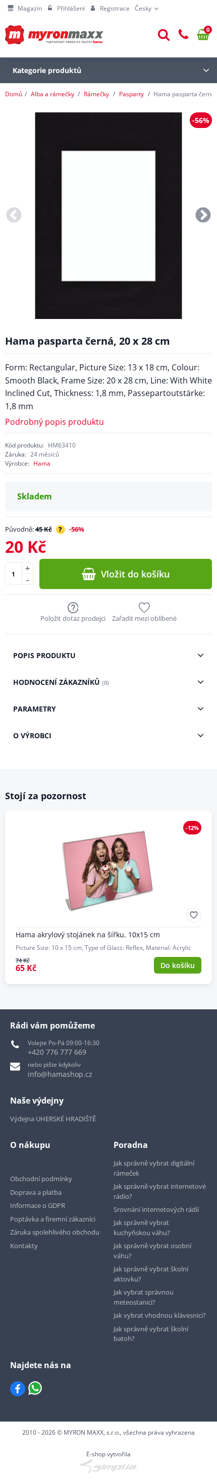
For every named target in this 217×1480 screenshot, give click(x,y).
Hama (41, 463)
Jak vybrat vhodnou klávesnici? (160, 1315)
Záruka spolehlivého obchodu (54, 1232)
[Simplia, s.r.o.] (108, 1466)
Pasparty (131, 94)
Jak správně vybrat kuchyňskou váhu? (142, 1227)
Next (203, 216)
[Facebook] (17, 1388)
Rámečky (96, 94)
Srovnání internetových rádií (156, 1209)
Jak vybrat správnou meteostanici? (144, 1297)
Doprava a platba (36, 1192)
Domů (13, 94)
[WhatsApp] (35, 1388)
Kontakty (24, 1245)
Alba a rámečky (52, 94)
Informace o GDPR (37, 1205)
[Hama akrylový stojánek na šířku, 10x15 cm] (108, 897)
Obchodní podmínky (41, 1178)
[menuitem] (24, 8)
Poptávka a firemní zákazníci (52, 1219)
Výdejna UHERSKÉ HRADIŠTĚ (53, 1118)
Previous (14, 216)
